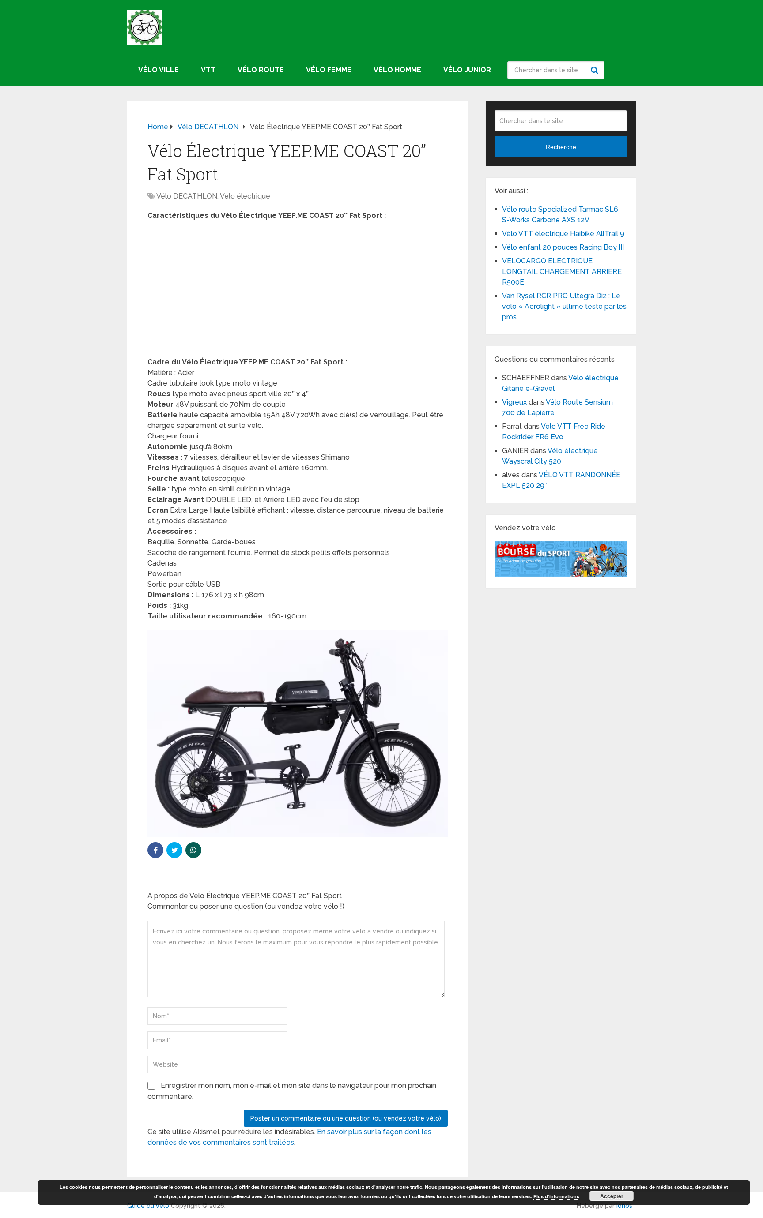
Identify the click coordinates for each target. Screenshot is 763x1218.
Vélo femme (328, 70)
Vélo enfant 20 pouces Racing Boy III (563, 247)
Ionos (624, 1205)
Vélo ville (158, 70)
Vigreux (514, 402)
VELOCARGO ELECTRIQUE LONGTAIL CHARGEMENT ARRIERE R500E (562, 271)
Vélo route (261, 70)
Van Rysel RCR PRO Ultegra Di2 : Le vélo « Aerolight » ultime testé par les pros (564, 306)
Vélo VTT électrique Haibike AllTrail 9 (564, 233)
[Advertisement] (297, 291)
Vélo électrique (245, 196)
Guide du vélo (148, 1205)
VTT (208, 70)
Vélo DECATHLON (186, 196)
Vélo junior (467, 70)
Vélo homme (397, 70)
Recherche (595, 70)
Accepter (611, 1196)
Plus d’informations (556, 1196)
